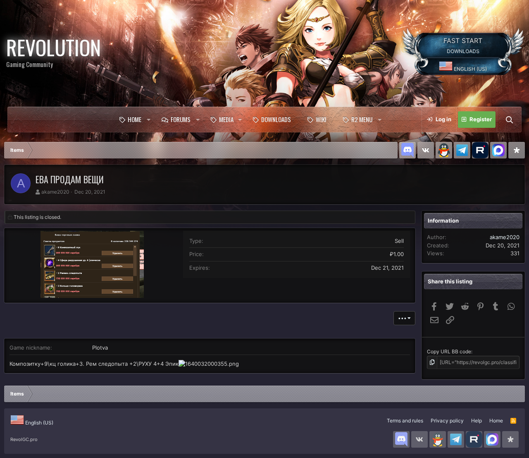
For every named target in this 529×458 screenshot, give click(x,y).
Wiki (321, 119)
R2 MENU (361, 119)
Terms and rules (405, 420)
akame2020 (55, 192)
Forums (181, 119)
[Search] (509, 119)
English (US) (470, 69)
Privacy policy (447, 420)
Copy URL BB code (449, 351)
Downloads (276, 119)
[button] (148, 119)
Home (134, 119)
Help (476, 420)
